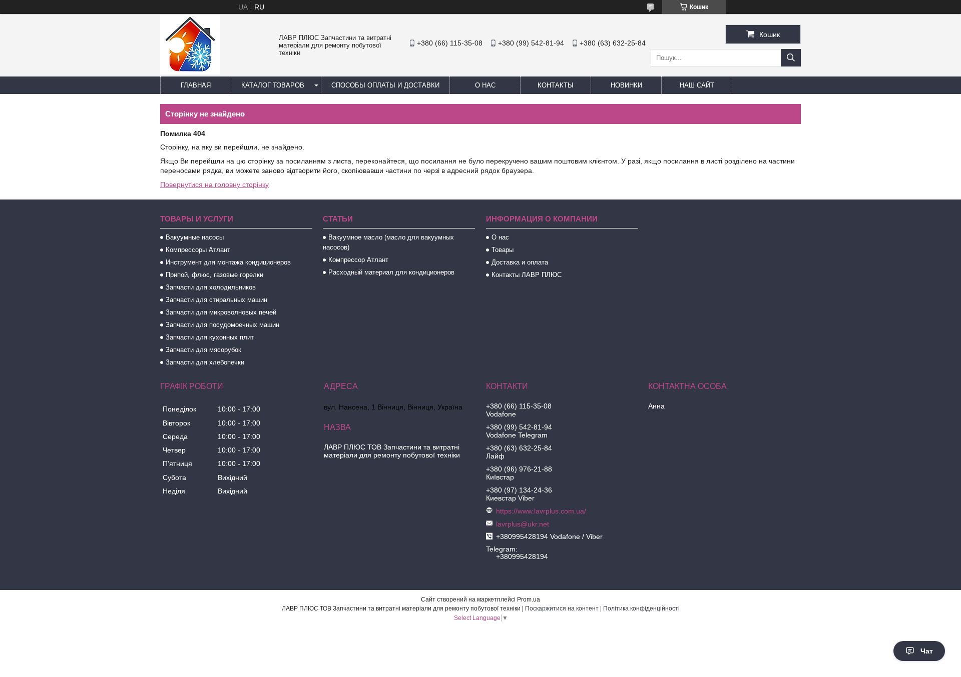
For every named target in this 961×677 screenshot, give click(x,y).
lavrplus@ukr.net (522, 524)
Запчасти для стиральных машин (216, 300)
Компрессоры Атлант (198, 250)
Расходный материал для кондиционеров (391, 272)
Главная (196, 85)
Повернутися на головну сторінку (214, 184)
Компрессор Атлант (358, 260)
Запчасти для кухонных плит (210, 337)
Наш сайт (697, 85)
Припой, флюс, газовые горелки (214, 274)
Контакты (556, 85)
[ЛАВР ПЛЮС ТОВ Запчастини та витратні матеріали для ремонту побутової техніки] (190, 72)
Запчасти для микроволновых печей (221, 312)
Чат (926, 651)
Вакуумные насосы (195, 237)
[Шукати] (791, 57)
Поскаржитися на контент (562, 608)
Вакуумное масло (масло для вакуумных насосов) (388, 242)
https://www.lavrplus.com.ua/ (541, 511)
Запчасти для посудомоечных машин (222, 324)
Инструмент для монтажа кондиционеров (228, 262)
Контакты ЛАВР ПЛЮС (527, 274)
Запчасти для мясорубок (203, 350)
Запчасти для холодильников (211, 287)
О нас (485, 85)
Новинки (626, 85)
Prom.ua (528, 599)
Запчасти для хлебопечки (205, 362)
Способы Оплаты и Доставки (385, 85)
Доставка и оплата (520, 262)
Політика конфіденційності (641, 608)
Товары (503, 250)
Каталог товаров (272, 85)
